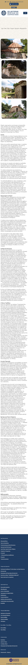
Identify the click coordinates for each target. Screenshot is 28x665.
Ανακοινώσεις (4, 637)
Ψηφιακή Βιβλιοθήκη (5, 610)
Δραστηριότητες (4, 584)
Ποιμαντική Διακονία (5, 566)
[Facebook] (12, 7)
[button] (25, 13)
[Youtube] (14, 7)
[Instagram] (16, 7)
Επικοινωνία (3, 649)
